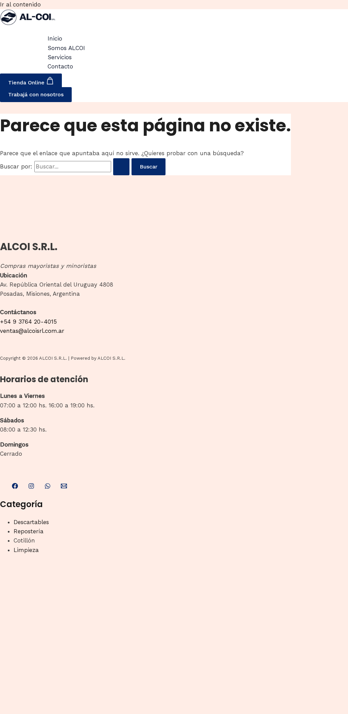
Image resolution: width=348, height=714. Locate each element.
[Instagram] (31, 487)
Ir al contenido (20, 4)
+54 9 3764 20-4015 (28, 321)
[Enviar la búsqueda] (121, 166)
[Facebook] (15, 487)
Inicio (55, 38)
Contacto (60, 66)
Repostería (29, 531)
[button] (36, 94)
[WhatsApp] (48, 487)
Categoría (21, 504)
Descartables (31, 522)
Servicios (60, 57)
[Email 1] (64, 487)
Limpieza (26, 550)
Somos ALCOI (66, 48)
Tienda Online (27, 82)
